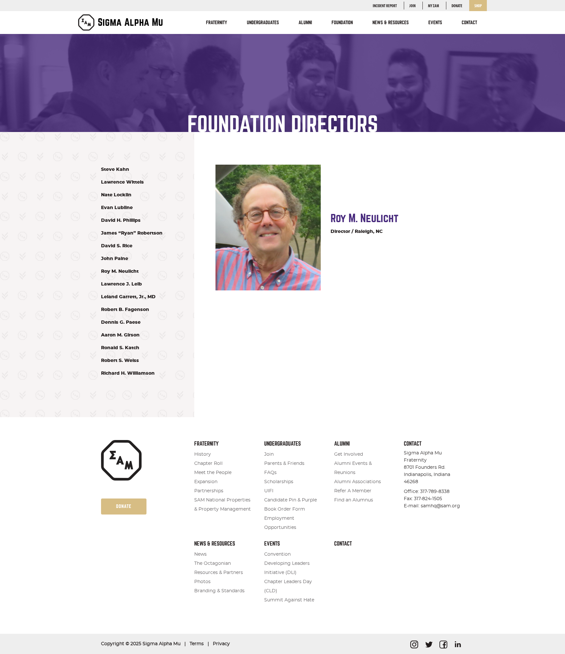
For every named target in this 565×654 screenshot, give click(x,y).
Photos (202, 582)
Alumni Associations (357, 482)
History (202, 454)
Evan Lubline (117, 207)
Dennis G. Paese (121, 322)
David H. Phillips (121, 220)
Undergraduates (282, 444)
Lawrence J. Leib (121, 284)
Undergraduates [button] (263, 22)
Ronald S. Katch (120, 348)
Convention (277, 554)
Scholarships (278, 482)
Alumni (342, 444)
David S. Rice (116, 246)
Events (272, 544)
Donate (457, 6)
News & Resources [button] (390, 22)
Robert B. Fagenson (125, 309)
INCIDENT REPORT (385, 6)
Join (412, 6)
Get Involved (348, 454)
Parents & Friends (284, 463)
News (200, 554)
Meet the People (212, 472)
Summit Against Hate (289, 600)
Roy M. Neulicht (120, 271)
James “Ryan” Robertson (132, 233)
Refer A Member (352, 491)
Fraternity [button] (216, 22)
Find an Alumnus (353, 500)
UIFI (268, 491)
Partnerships (208, 491)
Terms (197, 644)
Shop (478, 6)
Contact (469, 22)
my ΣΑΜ (433, 6)
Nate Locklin (116, 195)
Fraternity (206, 444)
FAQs (270, 472)
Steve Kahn (115, 169)
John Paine (114, 258)
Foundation (342, 22)
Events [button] (435, 22)
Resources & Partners (218, 572)
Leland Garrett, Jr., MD (128, 297)
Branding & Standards (219, 591)
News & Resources (214, 544)
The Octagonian (212, 563)
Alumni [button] (305, 22)
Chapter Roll (208, 463)
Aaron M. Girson (120, 335)
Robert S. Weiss (120, 360)
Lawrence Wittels (122, 182)
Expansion (205, 482)
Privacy (221, 644)
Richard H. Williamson (128, 373)
